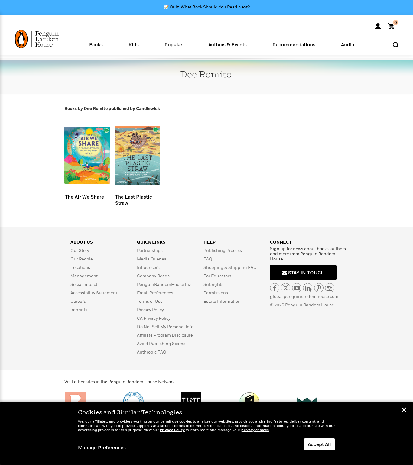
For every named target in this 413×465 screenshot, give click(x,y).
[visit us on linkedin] (307, 287)
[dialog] (206, 433)
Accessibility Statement (93, 293)
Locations (80, 267)
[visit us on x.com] (285, 287)
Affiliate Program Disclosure (165, 335)
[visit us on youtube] (296, 287)
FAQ (207, 259)
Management (84, 276)
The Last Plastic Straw (133, 200)
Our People (81, 259)
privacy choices (255, 430)
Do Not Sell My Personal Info (165, 327)
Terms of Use (150, 301)
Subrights (213, 284)
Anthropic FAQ (151, 352)
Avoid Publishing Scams (161, 344)
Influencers (148, 267)
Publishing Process (222, 250)
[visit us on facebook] (274, 287)
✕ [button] (404, 411)
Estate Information (222, 301)
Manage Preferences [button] (102, 447)
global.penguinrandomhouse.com (304, 296)
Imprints (78, 310)
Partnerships (150, 250)
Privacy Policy (150, 310)
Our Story (79, 250)
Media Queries (151, 259)
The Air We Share (84, 197)
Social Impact (83, 284)
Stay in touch (306, 273)
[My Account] (378, 24)
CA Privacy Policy (154, 318)
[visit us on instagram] (329, 287)
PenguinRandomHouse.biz (164, 284)
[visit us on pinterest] (319, 287)
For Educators (217, 276)
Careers (78, 301)
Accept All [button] (319, 444)
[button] (96, 44)
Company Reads (153, 276)
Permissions (215, 293)
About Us (81, 242)
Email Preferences (155, 293)
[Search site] (395, 44)
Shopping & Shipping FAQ (230, 267)
